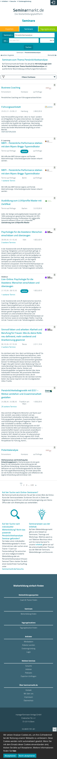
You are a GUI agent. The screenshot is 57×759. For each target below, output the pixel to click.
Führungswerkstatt (11, 107)
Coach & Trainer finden (28, 600)
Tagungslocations (47, 29)
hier (14, 751)
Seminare (28, 29)
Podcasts (28, 672)
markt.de (28, 12)
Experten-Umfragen (28, 676)
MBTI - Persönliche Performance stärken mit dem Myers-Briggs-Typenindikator (21, 145)
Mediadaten (28, 641)
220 (32, 485)
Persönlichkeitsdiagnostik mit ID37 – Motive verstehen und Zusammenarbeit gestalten (21, 393)
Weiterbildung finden (28, 614)
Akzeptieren (10, 756)
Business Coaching (10, 87)
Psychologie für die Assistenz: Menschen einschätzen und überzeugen (21, 234)
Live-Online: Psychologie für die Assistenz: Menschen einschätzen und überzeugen (20, 282)
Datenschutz (28, 700)
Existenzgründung (25, 1)
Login (29, 652)
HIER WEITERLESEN (8, 131)
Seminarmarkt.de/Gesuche (12, 569)
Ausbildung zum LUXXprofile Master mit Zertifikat (21, 202)
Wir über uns (28, 693)
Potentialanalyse (9, 450)
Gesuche (13, 1)
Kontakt (29, 690)
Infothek (5, 1)
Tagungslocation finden (28, 627)
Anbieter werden (28, 645)
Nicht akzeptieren (27, 756)
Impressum (28, 697)
